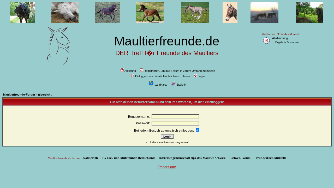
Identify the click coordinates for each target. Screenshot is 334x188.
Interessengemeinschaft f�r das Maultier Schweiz (192, 158)
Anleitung (130, 70)
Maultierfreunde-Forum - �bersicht (27, 94)
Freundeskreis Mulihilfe (270, 158)
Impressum (167, 167)
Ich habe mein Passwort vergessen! (167, 142)
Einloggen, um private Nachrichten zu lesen (162, 76)
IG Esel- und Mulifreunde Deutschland (128, 158)
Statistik (181, 84)
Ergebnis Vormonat (287, 42)
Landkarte (160, 84)
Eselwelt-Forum (239, 158)
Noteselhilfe (90, 158)
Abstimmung (280, 38)
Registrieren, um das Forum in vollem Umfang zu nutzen (179, 70)
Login (201, 76)
